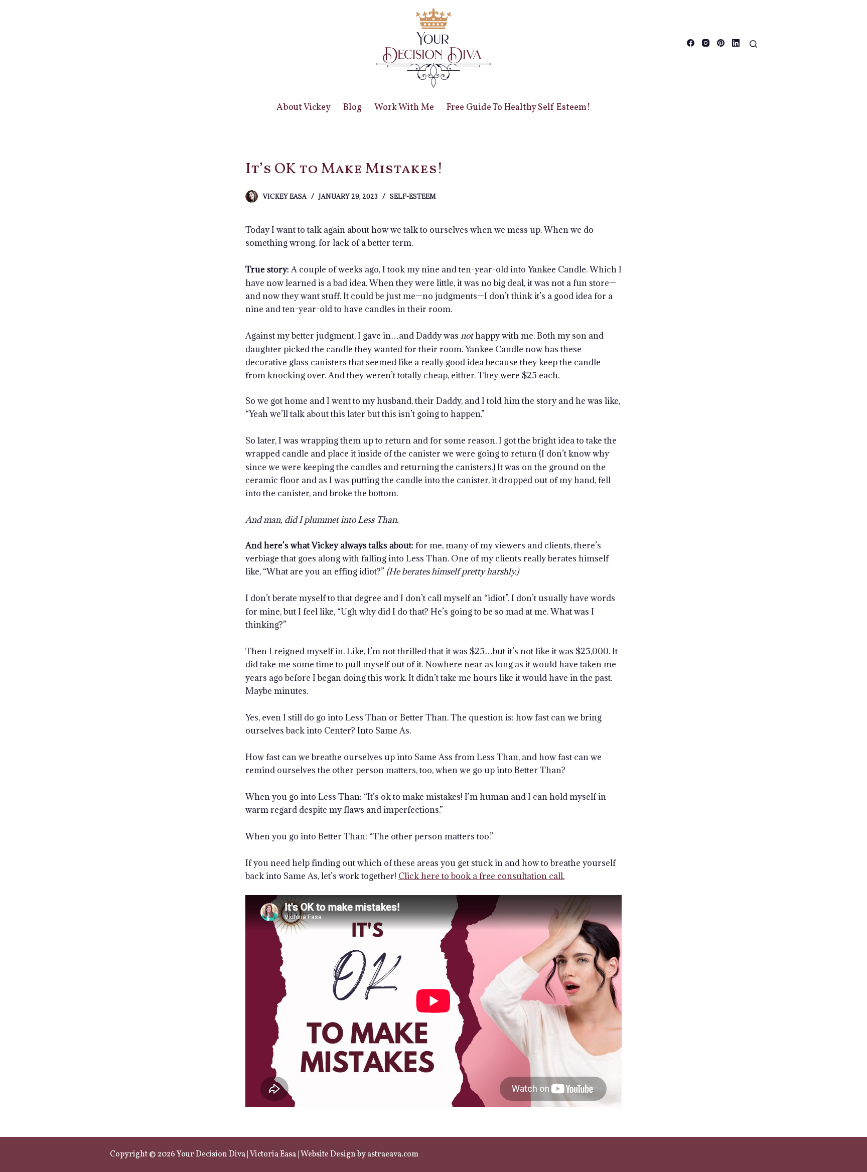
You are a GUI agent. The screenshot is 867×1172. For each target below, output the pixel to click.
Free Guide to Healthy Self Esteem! (519, 107)
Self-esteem (413, 196)
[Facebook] (690, 43)
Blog (352, 107)
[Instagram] (705, 43)
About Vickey (303, 107)
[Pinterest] (721, 43)
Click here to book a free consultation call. (481, 876)
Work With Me (404, 107)
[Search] (753, 44)
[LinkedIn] (736, 43)
